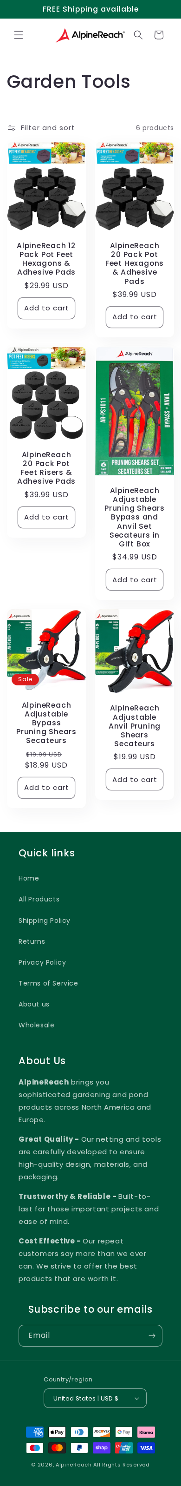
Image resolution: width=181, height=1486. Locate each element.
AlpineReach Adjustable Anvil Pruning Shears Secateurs (135, 726)
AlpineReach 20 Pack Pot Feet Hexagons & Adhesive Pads (134, 263)
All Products (39, 899)
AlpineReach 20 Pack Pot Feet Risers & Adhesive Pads (46, 468)
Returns (32, 941)
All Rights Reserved (121, 1464)
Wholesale (36, 1025)
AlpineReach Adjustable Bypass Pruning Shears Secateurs (46, 723)
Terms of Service (48, 983)
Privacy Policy (42, 962)
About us (34, 1004)
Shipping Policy (45, 920)
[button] (18, 35)
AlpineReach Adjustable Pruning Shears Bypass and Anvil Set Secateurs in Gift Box (134, 517)
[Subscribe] (152, 1336)
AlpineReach (74, 1464)
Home (29, 878)
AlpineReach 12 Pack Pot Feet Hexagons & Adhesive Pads (46, 259)
